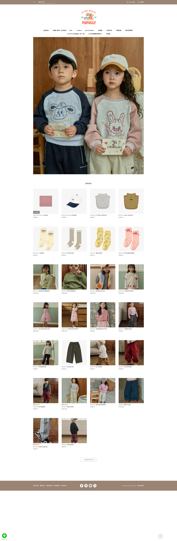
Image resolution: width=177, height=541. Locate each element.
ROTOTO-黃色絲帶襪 (96, 253)
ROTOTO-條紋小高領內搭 (126, 215)
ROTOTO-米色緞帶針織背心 (126, 291)
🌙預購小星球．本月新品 (59, 30)
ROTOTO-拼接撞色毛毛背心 (98, 291)
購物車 (141, 2)
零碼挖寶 (119, 30)
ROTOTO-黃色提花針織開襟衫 (41, 291)
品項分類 (109, 30)
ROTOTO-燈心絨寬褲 (96, 367)
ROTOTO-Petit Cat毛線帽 (40, 215)
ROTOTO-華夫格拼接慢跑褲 (98, 404)
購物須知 (42, 485)
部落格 (108, 34)
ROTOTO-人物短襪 (38, 253)
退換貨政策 (49, 485)
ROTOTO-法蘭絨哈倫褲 (125, 329)
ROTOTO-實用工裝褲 (67, 407)
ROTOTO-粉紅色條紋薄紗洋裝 (41, 329)
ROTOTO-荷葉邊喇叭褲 (39, 367)
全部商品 (46, 30)
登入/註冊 (132, 2)
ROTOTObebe (89, 30)
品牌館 (100, 30)
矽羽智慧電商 (140, 485)
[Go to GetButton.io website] (4, 539)
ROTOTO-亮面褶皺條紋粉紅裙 (98, 329)
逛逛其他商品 (88, 460)
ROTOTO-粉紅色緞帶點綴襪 (126, 253)
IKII (70, 30)
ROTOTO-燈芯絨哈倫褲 (125, 367)
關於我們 (35, 485)
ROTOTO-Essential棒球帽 (69, 215)
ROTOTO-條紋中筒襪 (67, 253)
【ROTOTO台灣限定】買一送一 (76, 34)
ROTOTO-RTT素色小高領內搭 (98, 215)
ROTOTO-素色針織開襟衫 (69, 291)
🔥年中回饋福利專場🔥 (95, 34)
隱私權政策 (57, 485)
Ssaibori (79, 30)
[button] (85, 172)
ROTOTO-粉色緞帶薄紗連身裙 (70, 329)
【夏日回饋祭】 (129, 30)
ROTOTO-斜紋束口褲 (67, 367)
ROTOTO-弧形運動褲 (39, 407)
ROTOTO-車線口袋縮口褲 (40, 447)
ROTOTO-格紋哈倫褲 (67, 444)
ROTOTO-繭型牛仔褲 (124, 404)
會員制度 (63, 485)
